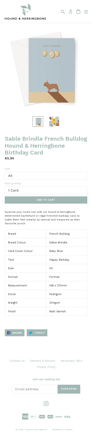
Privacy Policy (46, 367)
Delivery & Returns (42, 360)
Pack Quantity (13, 183)
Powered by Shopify (62, 429)
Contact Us (17, 360)
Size (7, 168)
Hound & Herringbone (36, 429)
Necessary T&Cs (71, 360)
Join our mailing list (46, 379)
